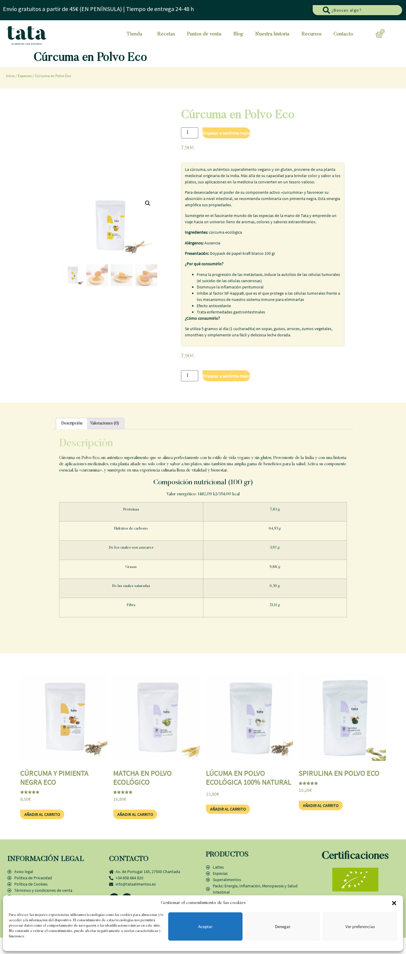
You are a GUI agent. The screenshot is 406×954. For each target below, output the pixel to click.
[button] (394, 903)
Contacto (343, 34)
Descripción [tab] (71, 423)
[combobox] (357, 10)
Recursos (311, 34)
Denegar (282, 926)
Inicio (10, 75)
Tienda (134, 34)
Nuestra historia (272, 34)
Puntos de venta (204, 34)
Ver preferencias (360, 926)
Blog (238, 34)
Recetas (166, 34)
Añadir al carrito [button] (42, 814)
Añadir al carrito (226, 132)
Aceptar (205, 926)
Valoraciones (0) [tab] (104, 423)
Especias (25, 75)
